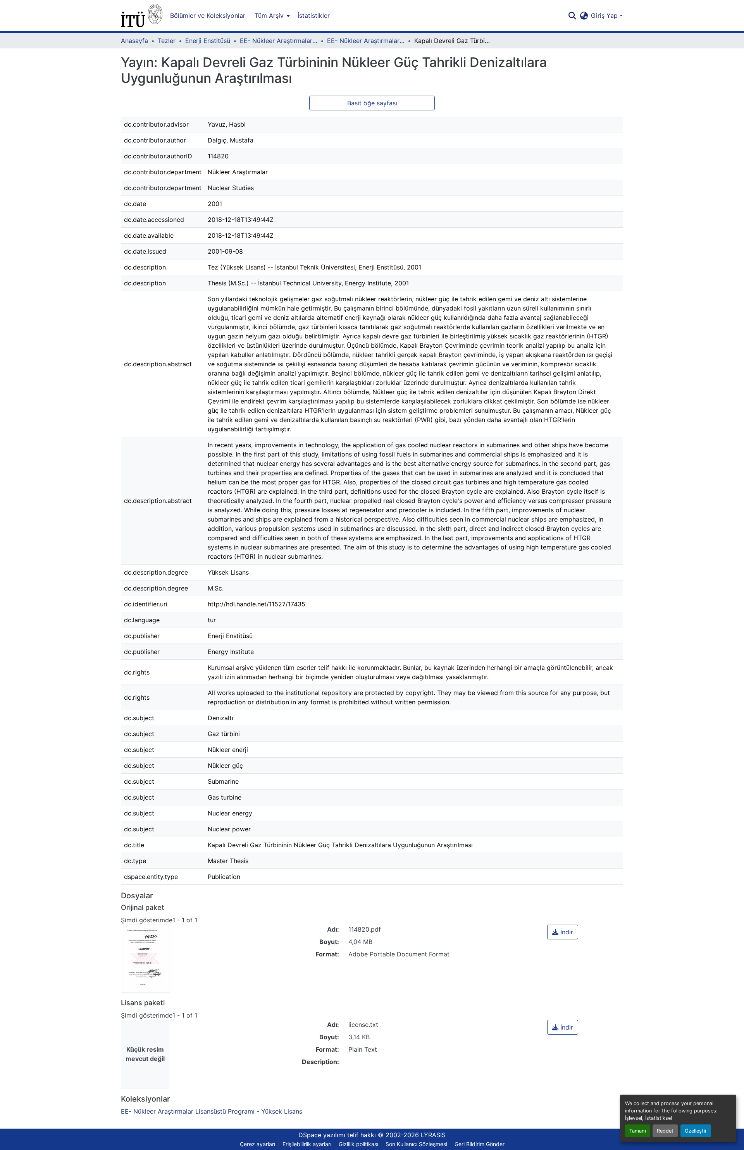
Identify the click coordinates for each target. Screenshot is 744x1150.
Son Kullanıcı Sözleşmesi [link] (416, 1144)
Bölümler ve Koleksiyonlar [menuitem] (207, 15)
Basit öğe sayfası (372, 103)
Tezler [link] (167, 41)
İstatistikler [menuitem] (314, 15)
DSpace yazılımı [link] (321, 1135)
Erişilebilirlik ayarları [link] (306, 1144)
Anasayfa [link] (134, 41)
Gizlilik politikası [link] (358, 1144)
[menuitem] (271, 15)
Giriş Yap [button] (605, 15)
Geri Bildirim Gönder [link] (480, 1144)
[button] (141, 15)
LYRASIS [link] (433, 1135)
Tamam (637, 1131)
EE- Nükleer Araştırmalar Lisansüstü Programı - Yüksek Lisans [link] (366, 41)
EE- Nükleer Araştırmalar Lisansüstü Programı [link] (278, 41)
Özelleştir (696, 1131)
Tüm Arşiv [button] (269, 15)
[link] (562, 932)
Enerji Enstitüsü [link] (207, 41)
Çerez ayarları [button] (257, 1144)
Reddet (665, 1131)
